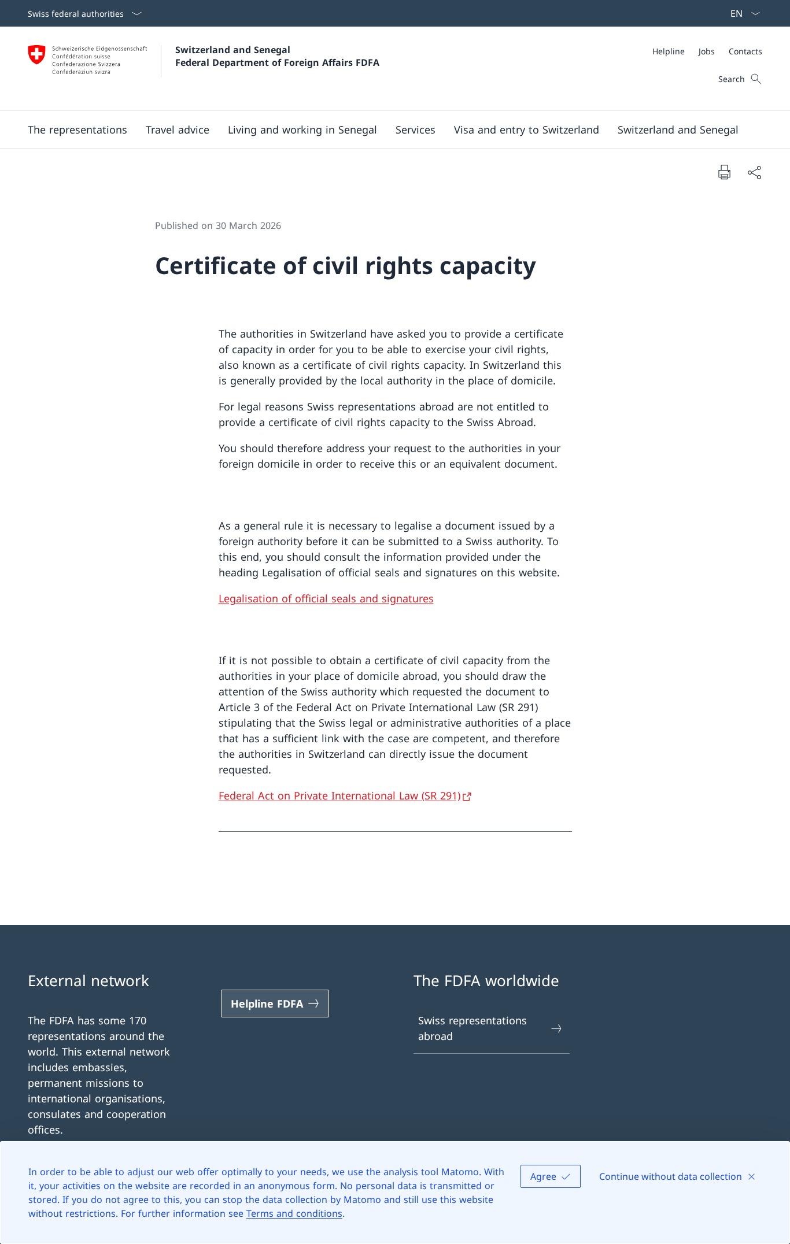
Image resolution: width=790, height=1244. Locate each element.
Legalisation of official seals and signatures (326, 598)
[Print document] (724, 172)
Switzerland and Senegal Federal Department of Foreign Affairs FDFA (277, 56)
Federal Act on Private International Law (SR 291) (339, 795)
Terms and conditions (294, 1213)
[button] (77, 129)
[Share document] (754, 172)
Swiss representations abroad (472, 1028)
